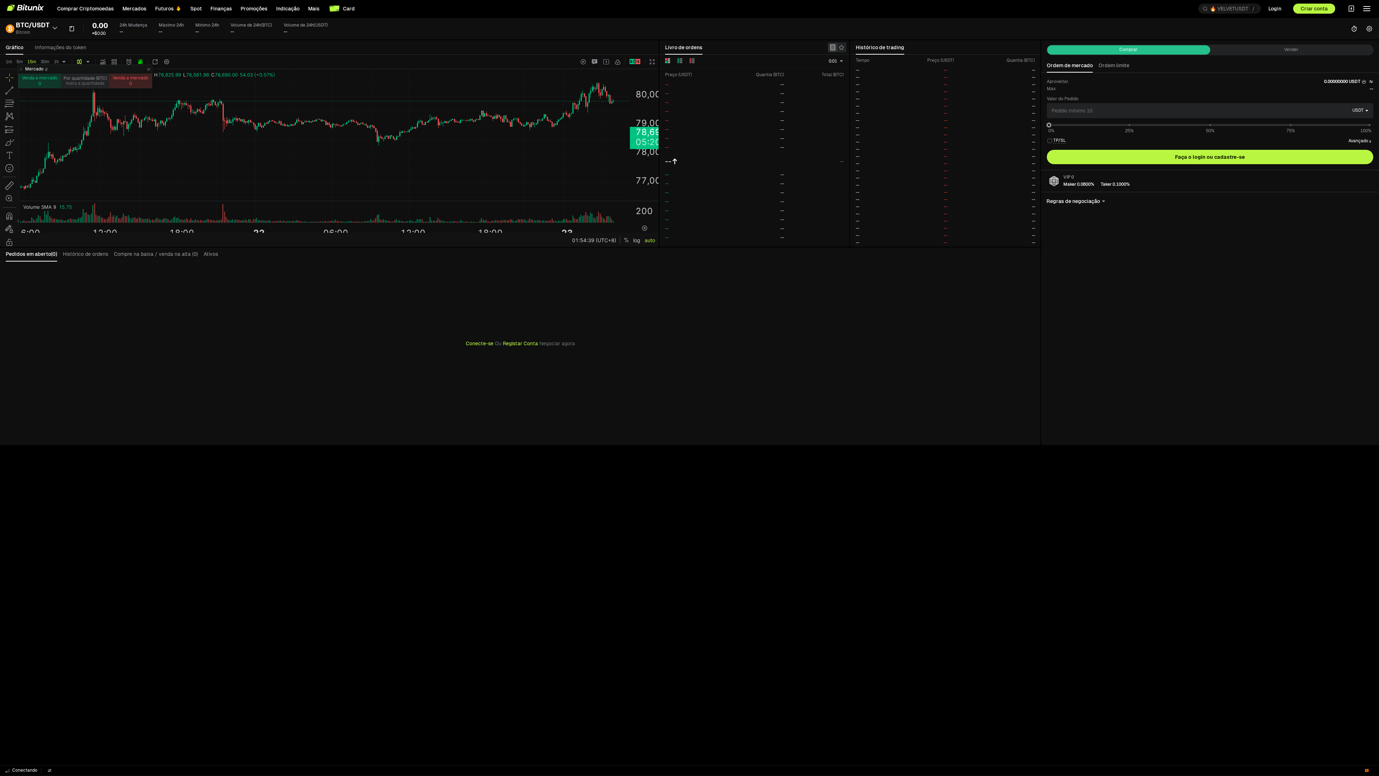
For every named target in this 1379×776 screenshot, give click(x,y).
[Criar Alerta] (129, 62)
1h (56, 62)
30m (45, 62)
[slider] (1049, 125)
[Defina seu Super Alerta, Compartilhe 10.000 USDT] (140, 62)
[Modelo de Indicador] (114, 62)
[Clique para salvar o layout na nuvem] (618, 62)
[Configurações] (167, 62)
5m (20, 62)
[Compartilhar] (155, 62)
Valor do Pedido (1062, 99)
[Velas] (79, 62)
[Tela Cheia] (652, 62)
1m (9, 62)
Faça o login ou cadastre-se (1210, 157)
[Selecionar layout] (606, 62)
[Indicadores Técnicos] (103, 62)
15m (31, 62)
